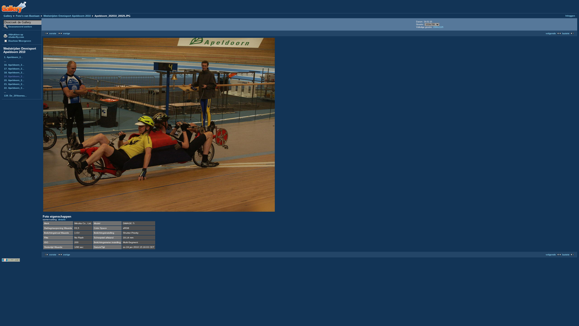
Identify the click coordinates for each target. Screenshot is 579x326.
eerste (52, 33)
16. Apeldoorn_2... (14, 65)
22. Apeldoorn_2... (14, 88)
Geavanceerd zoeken (20, 26)
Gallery (8, 15)
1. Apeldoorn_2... (13, 57)
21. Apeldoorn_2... (14, 84)
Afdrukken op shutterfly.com (16, 35)
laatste (566, 33)
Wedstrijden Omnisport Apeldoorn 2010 (67, 15)
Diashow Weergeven (19, 41)
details (62, 219)
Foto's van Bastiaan (28, 15)
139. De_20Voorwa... (15, 95)
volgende (551, 33)
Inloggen (570, 15)
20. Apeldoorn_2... (14, 80)
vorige (66, 33)
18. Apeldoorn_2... (14, 72)
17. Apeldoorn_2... (14, 68)
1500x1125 (438, 27)
